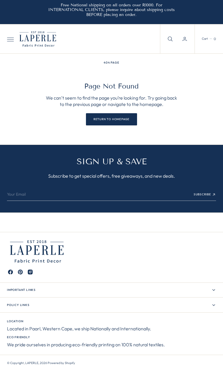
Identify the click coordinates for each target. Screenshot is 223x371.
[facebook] (10, 272)
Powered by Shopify (61, 363)
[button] (10, 39)
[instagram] (30, 272)
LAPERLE (31, 363)
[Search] (169, 38)
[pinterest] (20, 272)
